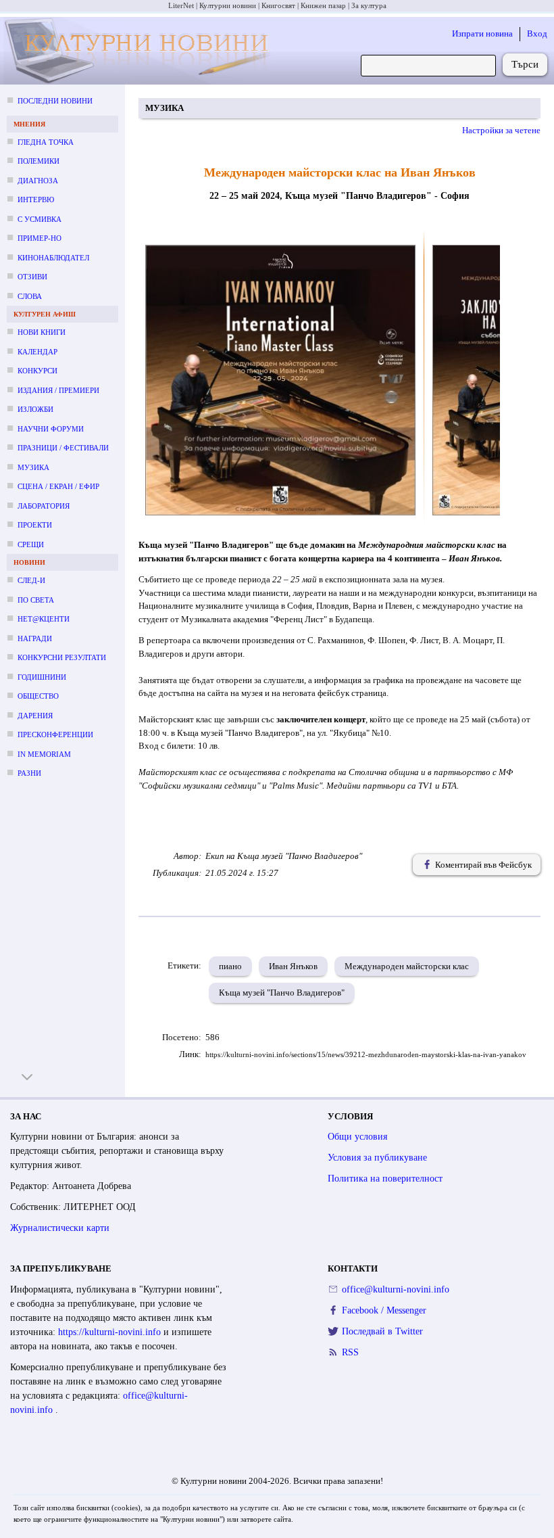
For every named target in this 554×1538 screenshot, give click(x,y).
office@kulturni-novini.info (395, 1289)
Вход (537, 33)
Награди (35, 638)
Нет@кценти (44, 619)
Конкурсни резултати (62, 657)
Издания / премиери (58, 390)
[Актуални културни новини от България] (138, 51)
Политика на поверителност (385, 1178)
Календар (37, 352)
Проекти (35, 525)
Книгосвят (278, 5)
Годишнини (42, 677)
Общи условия (357, 1137)
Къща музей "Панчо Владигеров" (282, 992)
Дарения (35, 716)
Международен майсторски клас (407, 966)
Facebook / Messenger (384, 1310)
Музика (33, 467)
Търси (524, 64)
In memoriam (44, 754)
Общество (38, 696)
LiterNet (181, 5)
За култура (368, 5)
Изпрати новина (482, 33)
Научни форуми (51, 429)
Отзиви (32, 277)
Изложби (35, 409)
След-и (31, 580)
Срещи (31, 544)
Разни (29, 773)
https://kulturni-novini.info (110, 1332)
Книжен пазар (323, 5)
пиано (230, 966)
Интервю (36, 199)
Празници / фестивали (63, 448)
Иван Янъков (293, 966)
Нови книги (42, 332)
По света (36, 600)
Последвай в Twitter (382, 1331)
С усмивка (39, 219)
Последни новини (55, 101)
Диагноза (38, 181)
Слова (30, 296)
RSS (350, 1352)
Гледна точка (46, 142)
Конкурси (37, 371)
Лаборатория (44, 506)
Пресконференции (55, 734)
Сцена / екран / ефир (58, 486)
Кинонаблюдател (53, 258)
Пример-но (39, 238)
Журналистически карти (59, 1228)
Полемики (38, 161)
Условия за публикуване (377, 1157)
